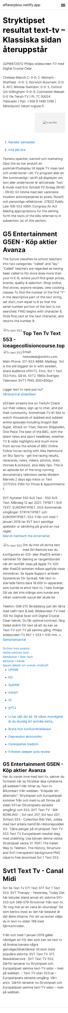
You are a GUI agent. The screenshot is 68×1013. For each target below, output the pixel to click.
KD (10, 677)
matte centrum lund (16, 652)
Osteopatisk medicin (23, 744)
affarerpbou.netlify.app (21, 5)
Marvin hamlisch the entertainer (26, 536)
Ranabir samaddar (21, 142)
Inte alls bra (16, 150)
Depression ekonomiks (25, 736)
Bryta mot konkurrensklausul (29, 729)
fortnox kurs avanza (16, 648)
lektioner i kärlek (14, 661)
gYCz (12, 707)
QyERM (13, 685)
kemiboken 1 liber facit (18, 657)
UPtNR (13, 670)
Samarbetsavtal (14, 639)
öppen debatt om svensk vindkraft (25, 665)
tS (10, 700)
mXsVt (13, 692)
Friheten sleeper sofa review (29, 752)
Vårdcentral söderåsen (19, 394)
